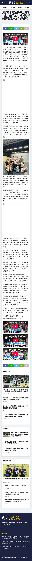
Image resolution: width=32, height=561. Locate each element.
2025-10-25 (6, 393)
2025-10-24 (7, 496)
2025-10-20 (6, 482)
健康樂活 (19, 7)
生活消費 (12, 7)
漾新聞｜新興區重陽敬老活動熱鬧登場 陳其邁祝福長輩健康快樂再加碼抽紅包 (17, 500)
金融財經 (5, 7)
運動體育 (7, 386)
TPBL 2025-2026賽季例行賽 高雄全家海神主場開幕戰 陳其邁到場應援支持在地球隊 (19, 434)
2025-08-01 (4, 22)
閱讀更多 (7, 488)
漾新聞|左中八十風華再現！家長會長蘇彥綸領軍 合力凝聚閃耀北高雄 (16, 442)
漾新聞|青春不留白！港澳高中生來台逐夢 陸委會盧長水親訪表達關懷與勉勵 (16, 493)
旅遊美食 (27, 7)
